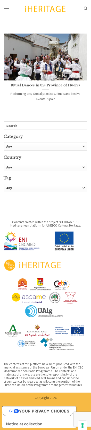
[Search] (85, 8)
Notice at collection (24, 423)
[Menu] (6, 8)
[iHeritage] (45, 8)
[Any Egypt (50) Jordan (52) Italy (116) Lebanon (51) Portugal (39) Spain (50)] (45, 167)
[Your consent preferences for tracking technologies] (82, 425)
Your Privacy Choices (44, 411)
